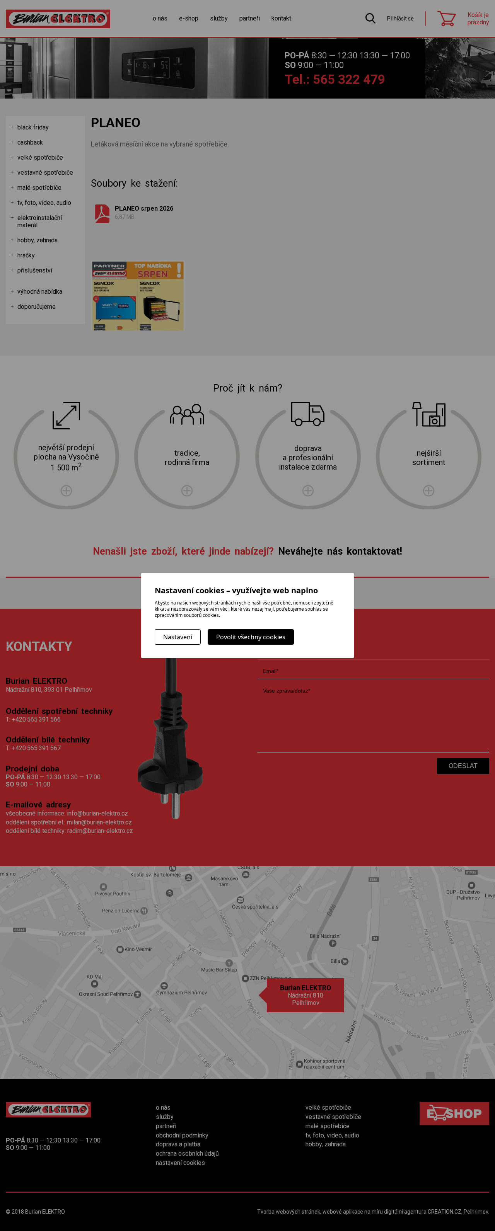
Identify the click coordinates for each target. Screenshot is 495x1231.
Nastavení (177, 637)
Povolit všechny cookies (250, 637)
